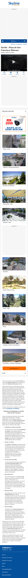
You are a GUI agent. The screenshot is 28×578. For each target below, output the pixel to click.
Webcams (13, 41)
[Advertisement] (14, 24)
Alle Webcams (14, 368)
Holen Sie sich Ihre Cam (7, 557)
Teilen (24, 74)
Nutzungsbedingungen (6, 569)
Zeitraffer (4, 74)
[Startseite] (2, 41)
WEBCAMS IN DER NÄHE (8, 111)
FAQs (3, 566)
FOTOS (3, 373)
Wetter (10, 74)
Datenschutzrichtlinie (6, 575)
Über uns (4, 554)
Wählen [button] (17, 74)
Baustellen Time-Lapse (7, 560)
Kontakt (3, 563)
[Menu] (24, 41)
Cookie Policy (5, 572)
